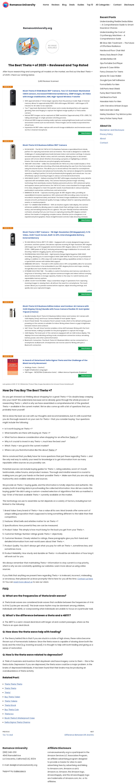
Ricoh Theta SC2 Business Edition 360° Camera (45, 145)
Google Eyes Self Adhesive (112, 80)
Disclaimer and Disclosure (112, 130)
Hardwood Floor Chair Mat (112, 50)
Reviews (55, 4)
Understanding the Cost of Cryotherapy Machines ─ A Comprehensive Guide (112, 35)
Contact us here (85, 578)
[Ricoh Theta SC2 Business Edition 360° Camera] (13, 152)
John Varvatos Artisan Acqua (114, 105)
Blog (64, 4)
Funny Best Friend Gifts (110, 93)
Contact (117, 4)
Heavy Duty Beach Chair (111, 54)
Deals (72, 4)
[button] (110, 4)
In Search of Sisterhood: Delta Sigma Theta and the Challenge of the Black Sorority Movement (55, 361)
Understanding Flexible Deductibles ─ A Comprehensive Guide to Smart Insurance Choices (117, 24)
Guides (80, 4)
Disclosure (129, 4)
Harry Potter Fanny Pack (111, 118)
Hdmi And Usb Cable (109, 110)
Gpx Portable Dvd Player (111, 63)
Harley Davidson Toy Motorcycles (116, 114)
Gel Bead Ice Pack (108, 97)
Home (46, 4)
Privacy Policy (106, 134)
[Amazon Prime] (89, 291)
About (103, 138)
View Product (86, 133)
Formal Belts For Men (109, 84)
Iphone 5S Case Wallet (110, 76)
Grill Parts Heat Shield (110, 88)
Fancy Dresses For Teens (111, 71)
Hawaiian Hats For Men (110, 101)
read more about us (22, 582)
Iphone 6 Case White (110, 67)
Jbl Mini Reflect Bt (108, 59)
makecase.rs (20, 771)
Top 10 (90, 4)
